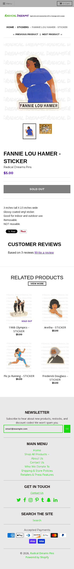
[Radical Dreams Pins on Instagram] (31, 500)
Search (37, 520)
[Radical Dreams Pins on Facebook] (24, 500)
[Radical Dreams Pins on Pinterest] (37, 500)
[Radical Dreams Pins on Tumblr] (42, 500)
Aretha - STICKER (55, 327)
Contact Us (37, 462)
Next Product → (52, 34)
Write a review (44, 253)
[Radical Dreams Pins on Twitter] (19, 500)
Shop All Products (36, 454)
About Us (37, 458)
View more (37, 283)
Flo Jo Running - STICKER (19, 376)
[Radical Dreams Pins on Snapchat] (49, 500)
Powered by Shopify (37, 557)
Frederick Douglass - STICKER (55, 378)
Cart (66, 3)
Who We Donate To (37, 466)
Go (67, 428)
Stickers (23, 27)
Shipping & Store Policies (37, 470)
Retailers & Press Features (37, 474)
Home (10, 27)
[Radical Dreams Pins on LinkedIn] (55, 500)
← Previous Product (25, 34)
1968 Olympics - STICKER (19, 329)
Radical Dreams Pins (17, 167)
